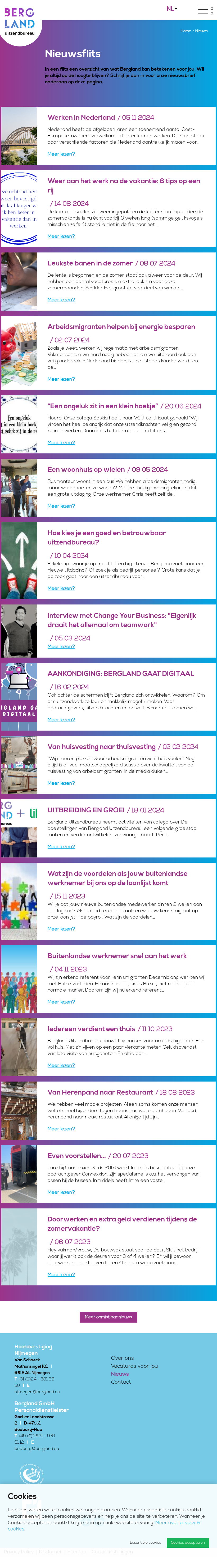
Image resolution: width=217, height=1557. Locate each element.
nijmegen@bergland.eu (37, 1392)
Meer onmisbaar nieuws (108, 1317)
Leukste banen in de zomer (90, 263)
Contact (121, 1382)
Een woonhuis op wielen (86, 470)
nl (170, 9)
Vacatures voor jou (134, 1366)
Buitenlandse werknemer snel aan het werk (117, 956)
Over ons (122, 1358)
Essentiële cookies (145, 1543)
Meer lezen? (61, 154)
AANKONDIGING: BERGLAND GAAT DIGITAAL (121, 674)
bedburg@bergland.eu (37, 1449)
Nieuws (120, 1374)
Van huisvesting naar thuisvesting (102, 747)
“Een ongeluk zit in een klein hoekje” (103, 406)
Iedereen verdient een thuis (91, 1029)
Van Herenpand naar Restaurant (100, 1092)
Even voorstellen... (77, 1156)
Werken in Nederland (81, 118)
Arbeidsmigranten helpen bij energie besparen (121, 327)
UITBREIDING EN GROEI (86, 810)
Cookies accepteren (188, 1543)
